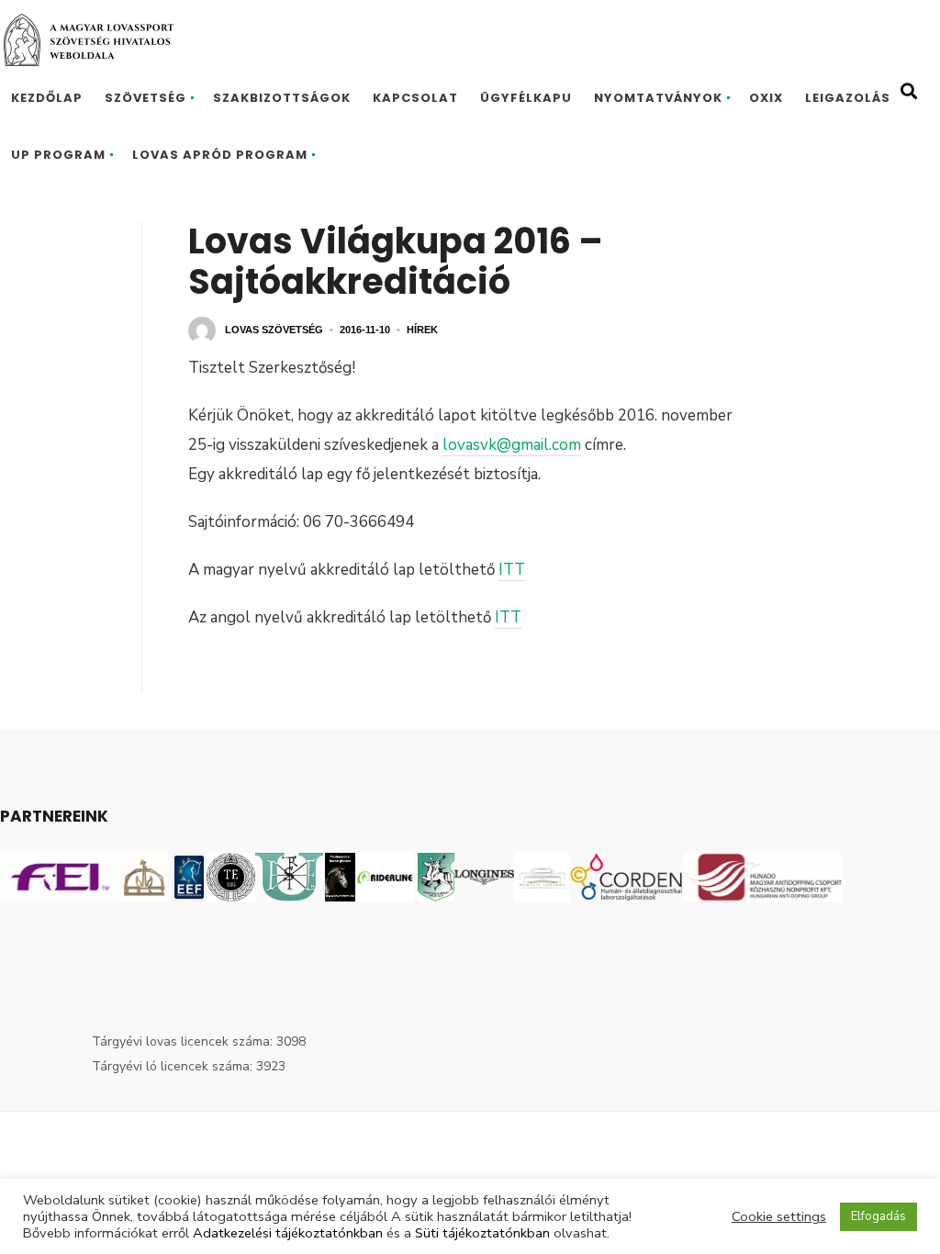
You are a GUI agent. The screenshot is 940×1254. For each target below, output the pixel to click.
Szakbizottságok (282, 97)
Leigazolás (847, 97)
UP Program (58, 154)
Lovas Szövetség (274, 329)
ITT (511, 569)
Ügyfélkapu (526, 97)
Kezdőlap (47, 97)
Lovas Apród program (220, 154)
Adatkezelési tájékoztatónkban (288, 1233)
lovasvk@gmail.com (511, 444)
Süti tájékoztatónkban (482, 1233)
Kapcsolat (415, 97)
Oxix (766, 97)
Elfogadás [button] (878, 1216)
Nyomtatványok (658, 97)
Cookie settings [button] (779, 1216)
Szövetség (145, 97)
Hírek (422, 329)
